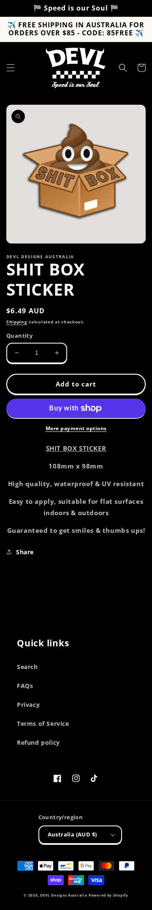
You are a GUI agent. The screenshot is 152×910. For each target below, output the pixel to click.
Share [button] (25, 552)
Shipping (16, 322)
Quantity (19, 335)
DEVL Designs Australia (63, 895)
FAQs (25, 686)
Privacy (28, 705)
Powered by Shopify (108, 895)
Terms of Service (43, 723)
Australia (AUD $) (72, 834)
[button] (10, 67)
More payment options (76, 428)
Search (27, 667)
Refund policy (38, 742)
